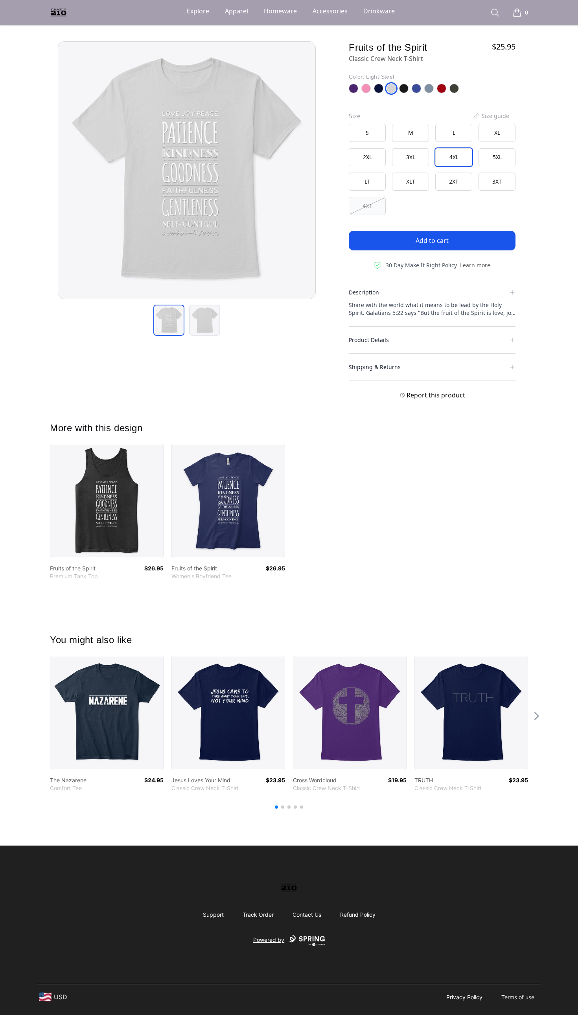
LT (367, 181)
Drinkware (379, 11)
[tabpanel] (187, 170)
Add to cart (432, 240)
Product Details (369, 340)
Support (213, 914)
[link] (106, 501)
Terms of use (517, 997)
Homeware (280, 11)
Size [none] (355, 116)
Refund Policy (358, 914)
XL (497, 132)
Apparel (236, 11)
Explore (198, 11)
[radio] (367, 133)
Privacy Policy (464, 997)
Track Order (258, 914)
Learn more (475, 265)
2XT (453, 181)
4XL (453, 157)
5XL (497, 157)
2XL (367, 157)
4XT (367, 206)
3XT (497, 181)
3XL (410, 157)
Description (364, 292)
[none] (490, 116)
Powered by (268, 939)
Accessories (330, 11)
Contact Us (307, 914)
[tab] (169, 320)
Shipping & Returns (375, 367)
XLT (410, 181)
